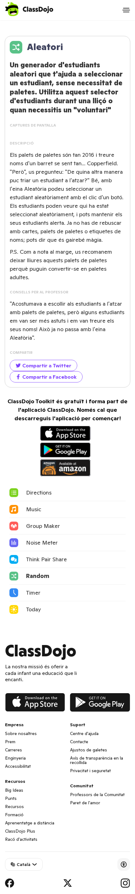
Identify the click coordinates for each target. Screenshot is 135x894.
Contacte (79, 741)
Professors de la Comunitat (97, 794)
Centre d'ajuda (84, 733)
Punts (11, 798)
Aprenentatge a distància (29, 823)
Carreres (13, 750)
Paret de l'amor (85, 803)
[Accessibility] (123, 864)
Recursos (14, 806)
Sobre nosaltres (21, 733)
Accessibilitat (18, 766)
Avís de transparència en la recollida (96, 760)
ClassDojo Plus (20, 831)
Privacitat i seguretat (90, 770)
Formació (14, 815)
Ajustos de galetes (88, 750)
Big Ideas (14, 790)
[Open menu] (126, 10)
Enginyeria (15, 758)
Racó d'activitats (21, 839)
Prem (10, 741)
